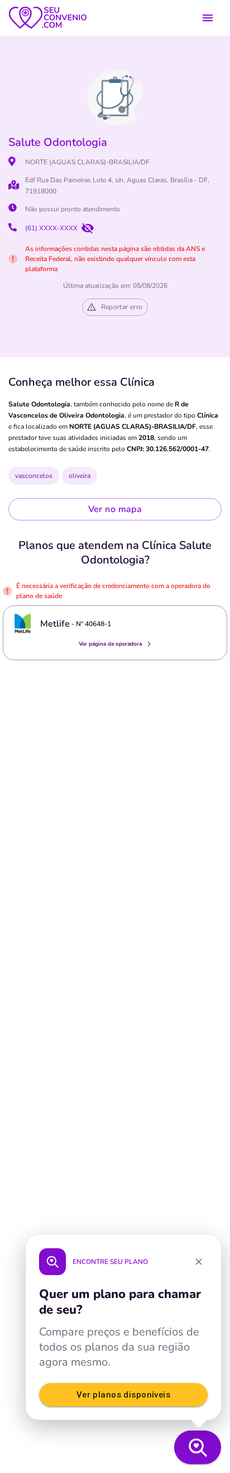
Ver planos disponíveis (123, 1395)
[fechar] (199, 1262)
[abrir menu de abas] (207, 17)
